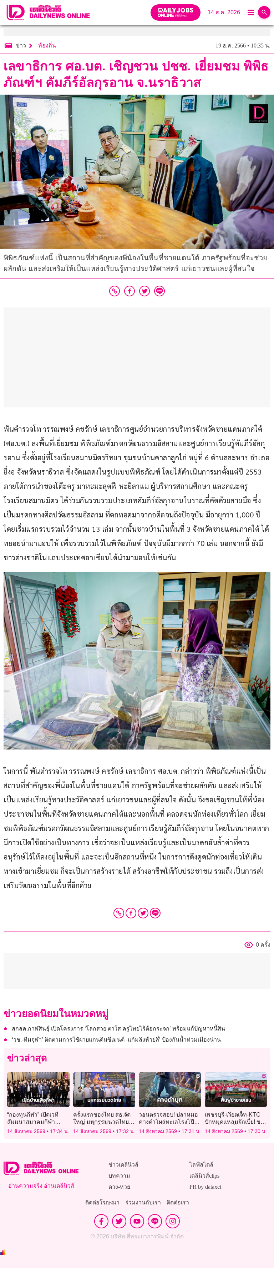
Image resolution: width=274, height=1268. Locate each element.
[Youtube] (137, 1221)
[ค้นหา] (264, 12)
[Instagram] (173, 1221)
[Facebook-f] (101, 1221)
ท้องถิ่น (47, 45)
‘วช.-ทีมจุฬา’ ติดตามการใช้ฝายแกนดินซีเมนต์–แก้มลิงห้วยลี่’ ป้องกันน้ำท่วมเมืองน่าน (116, 1040)
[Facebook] (131, 913)
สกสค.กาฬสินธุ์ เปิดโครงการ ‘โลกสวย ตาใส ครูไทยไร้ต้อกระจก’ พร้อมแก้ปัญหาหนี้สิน (118, 1029)
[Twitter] (143, 913)
